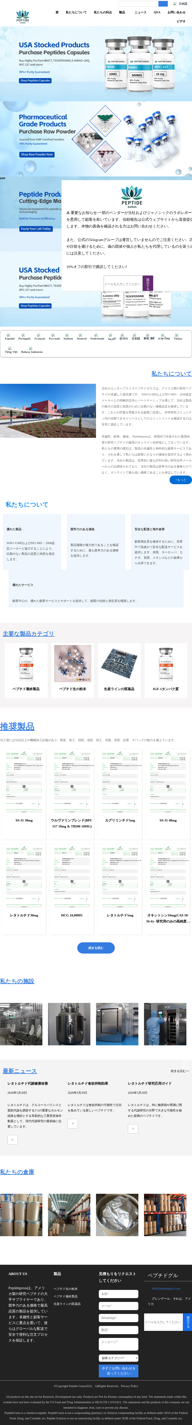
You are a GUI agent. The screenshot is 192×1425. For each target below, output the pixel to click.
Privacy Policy (129, 1386)
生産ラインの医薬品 (67, 1303)
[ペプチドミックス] (23, 17)
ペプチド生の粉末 (66, 1288)
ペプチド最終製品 (66, 1296)
